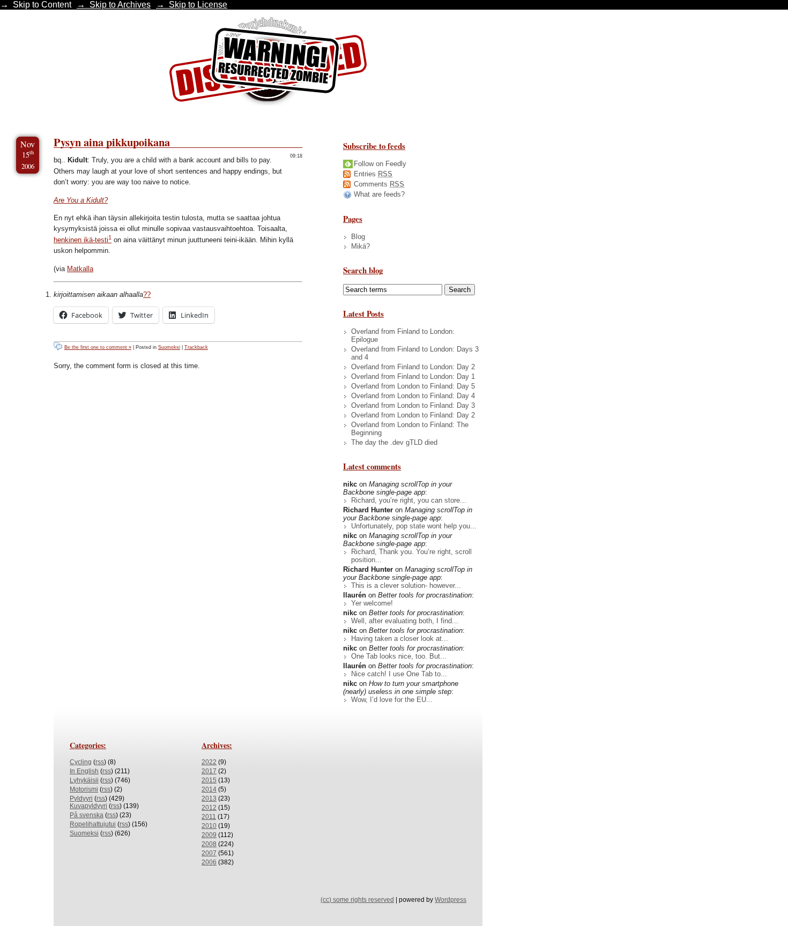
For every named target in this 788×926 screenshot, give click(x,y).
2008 (209, 844)
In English (84, 771)
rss (99, 762)
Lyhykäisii (84, 780)
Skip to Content (42, 4)
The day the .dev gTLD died (394, 442)
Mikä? (360, 246)
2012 (209, 807)
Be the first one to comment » (97, 347)
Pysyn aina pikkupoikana (112, 142)
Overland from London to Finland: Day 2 (413, 415)
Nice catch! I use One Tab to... (399, 674)
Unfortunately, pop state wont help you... (414, 526)
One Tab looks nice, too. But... (399, 656)
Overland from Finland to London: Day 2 (413, 367)
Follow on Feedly (380, 164)
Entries (373, 174)
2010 (209, 826)
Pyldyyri (81, 798)
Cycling (81, 762)
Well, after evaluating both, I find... (404, 621)
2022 (209, 762)
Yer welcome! (372, 603)
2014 (209, 789)
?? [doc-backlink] (147, 294)
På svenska (86, 815)
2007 (209, 853)
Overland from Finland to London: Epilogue (403, 335)
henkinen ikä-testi (81, 240)
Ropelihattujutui (93, 824)
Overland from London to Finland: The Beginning (410, 429)
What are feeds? (379, 194)
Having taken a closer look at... (399, 638)
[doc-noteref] (109, 240)
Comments (379, 184)
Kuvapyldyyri (88, 806)
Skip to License (198, 4)
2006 (209, 862)
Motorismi (84, 789)
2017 (209, 771)
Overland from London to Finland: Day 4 (413, 396)
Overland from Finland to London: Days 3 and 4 (415, 353)
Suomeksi (169, 347)
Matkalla (80, 269)
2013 (209, 798)
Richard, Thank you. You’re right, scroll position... (411, 556)
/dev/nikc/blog (268, 63)
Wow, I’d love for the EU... (392, 700)
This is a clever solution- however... (406, 585)
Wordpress (450, 899)
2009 (209, 835)
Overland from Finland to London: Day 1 (413, 376)
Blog (358, 237)
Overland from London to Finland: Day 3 (413, 405)
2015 (209, 780)
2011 (209, 816)
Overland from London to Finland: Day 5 (413, 386)
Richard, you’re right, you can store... (408, 500)
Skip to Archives (120, 4)
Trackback (196, 347)
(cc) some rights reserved (357, 899)
